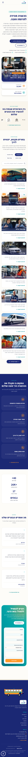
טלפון (22, 634)
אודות (25, 716)
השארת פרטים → (23, 740)
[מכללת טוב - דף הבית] (24, 2)
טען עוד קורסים (13, 361)
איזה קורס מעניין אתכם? (18, 645)
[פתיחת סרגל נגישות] (3, 754)
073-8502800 (18, 623)
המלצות (25, 720)
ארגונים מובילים (23, 723)
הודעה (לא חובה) (20, 650)
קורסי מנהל (9, 158)
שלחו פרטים (14, 660)
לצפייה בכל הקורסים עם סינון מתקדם (14, 367)
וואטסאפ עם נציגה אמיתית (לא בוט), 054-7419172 (15, 734)
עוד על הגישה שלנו (15, 462)
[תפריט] (2, 2)
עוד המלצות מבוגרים (14, 592)
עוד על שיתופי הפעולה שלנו (14, 125)
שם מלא (21, 629)
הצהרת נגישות (19, 748)
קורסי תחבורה (10, 154)
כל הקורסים (18, 154)
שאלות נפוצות (24, 725)
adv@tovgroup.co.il (20, 736)
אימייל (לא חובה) (20, 640)
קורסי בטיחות (18, 158)
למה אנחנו (24, 718)
